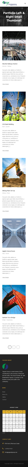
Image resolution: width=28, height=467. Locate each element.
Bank (3, 127)
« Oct (3, 433)
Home (3, 392)
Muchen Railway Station (9, 64)
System (7, 127)
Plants (8, 193)
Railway (9, 66)
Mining (4, 193)
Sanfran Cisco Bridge (8, 317)
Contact (4, 400)
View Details (5, 84)
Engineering (9, 320)
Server (7, 254)
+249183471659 (8, 449)
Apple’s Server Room (8, 251)
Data (3, 254)
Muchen (4, 66)
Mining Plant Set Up (8, 191)
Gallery (4, 397)
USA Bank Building (8, 124)
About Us (4, 394)
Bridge (3, 320)
